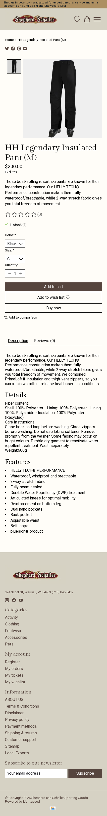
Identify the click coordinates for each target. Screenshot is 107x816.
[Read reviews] (21, 215)
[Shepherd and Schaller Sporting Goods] (34, 19)
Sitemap (12, 746)
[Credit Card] (53, 808)
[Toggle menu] (97, 19)
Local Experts (17, 753)
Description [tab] (18, 340)
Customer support (20, 739)
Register (12, 662)
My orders (14, 668)
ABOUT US (14, 699)
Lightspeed (31, 801)
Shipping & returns (21, 733)
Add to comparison (23, 317)
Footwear (13, 630)
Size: (9, 250)
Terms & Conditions (22, 706)
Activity (11, 617)
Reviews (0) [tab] (44, 340)
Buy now (53, 308)
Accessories (16, 637)
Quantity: (11, 265)
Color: (10, 235)
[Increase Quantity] (20, 273)
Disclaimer (14, 713)
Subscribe (85, 773)
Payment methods (21, 726)
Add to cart (53, 286)
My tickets (14, 675)
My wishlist (15, 682)
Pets (9, 644)
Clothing (12, 624)
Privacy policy (17, 719)
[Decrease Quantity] (9, 273)
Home (9, 40)
